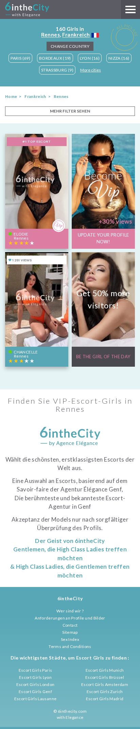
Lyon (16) (90, 58)
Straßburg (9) (57, 70)
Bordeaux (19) (55, 58)
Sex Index (70, 639)
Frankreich (76, 35)
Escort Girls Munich (105, 670)
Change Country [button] (70, 46)
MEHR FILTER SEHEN (70, 111)
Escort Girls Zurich (105, 691)
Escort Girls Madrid (105, 698)
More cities (90, 70)
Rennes (50, 35)
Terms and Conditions (70, 646)
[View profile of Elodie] (36, 191)
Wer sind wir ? (70, 610)
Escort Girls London (35, 684)
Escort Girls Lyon (35, 677)
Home (11, 96)
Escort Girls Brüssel (104, 677)
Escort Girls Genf (35, 691)
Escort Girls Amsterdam (104, 684)
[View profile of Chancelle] (36, 309)
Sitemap (70, 632)
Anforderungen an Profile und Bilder (70, 618)
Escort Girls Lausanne (35, 698)
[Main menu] (130, 9)
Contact (70, 625)
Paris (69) (20, 58)
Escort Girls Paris (35, 670)
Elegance (74, 717)
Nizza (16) (118, 58)
